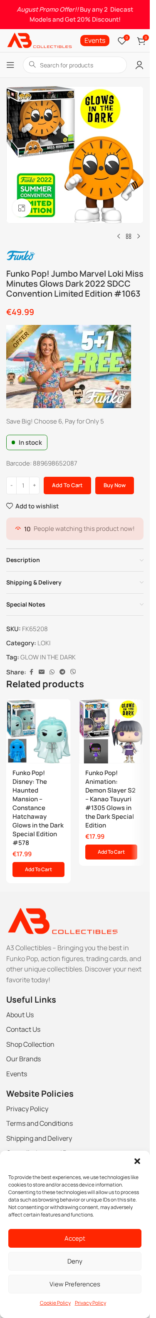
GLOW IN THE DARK (48, 657)
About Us (20, 1014)
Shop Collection (30, 1044)
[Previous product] (119, 237)
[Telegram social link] (62, 672)
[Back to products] (129, 237)
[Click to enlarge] (21, 207)
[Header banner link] (75, 14)
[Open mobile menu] (10, 65)
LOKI (44, 643)
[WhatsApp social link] (52, 672)
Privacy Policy (90, 1302)
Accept (74, 1238)
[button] (137, 1161)
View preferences (75, 1284)
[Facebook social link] (31, 672)
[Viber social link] (73, 672)
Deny (74, 1261)
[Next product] (139, 237)
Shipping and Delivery (39, 1138)
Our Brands (23, 1058)
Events (16, 1073)
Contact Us (23, 1029)
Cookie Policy (55, 1302)
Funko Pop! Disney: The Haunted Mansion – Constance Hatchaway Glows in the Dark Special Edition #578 (38, 807)
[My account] (139, 65)
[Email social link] (41, 672)
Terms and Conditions (39, 1123)
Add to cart (67, 485)
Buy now (115, 485)
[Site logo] (39, 40)
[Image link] (62, 921)
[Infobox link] (94, 40)
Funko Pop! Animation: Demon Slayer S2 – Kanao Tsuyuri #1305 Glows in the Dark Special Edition (110, 799)
